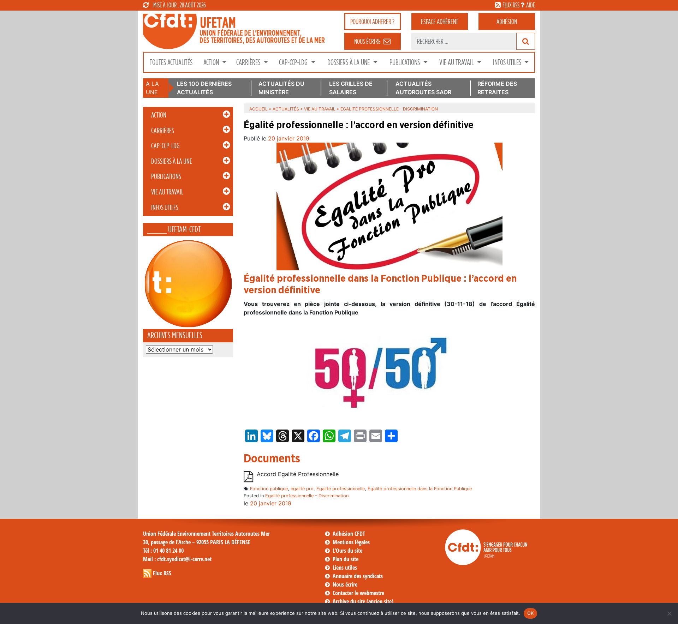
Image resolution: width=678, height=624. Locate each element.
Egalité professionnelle (340, 488)
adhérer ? (372, 21)
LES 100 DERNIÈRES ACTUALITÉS (204, 88)
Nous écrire (345, 584)
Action (211, 62)
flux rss (510, 4)
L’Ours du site (347, 550)
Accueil (258, 109)
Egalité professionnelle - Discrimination (307, 495)
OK (530, 613)
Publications (405, 62)
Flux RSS (162, 573)
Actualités (286, 109)
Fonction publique (269, 488)
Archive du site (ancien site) (363, 601)
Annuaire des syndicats (358, 576)
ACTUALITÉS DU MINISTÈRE (281, 88)
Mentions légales (351, 542)
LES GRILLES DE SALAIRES (351, 88)
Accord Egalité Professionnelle (298, 474)
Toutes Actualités (171, 62)
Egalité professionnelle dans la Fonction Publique (420, 488)
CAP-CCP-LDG (294, 62)
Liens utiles (345, 567)
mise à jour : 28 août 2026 (179, 4)
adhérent (439, 21)
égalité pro (302, 488)
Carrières (249, 62)
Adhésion (506, 21)
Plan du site (345, 559)
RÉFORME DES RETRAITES (497, 88)
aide (530, 4)
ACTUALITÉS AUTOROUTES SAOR (423, 88)
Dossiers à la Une (349, 62)
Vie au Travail (457, 62)
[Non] (669, 613)
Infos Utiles (508, 62)
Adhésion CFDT (349, 534)
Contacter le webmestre (358, 593)
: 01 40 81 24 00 (163, 550)
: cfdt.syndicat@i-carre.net (177, 559)
